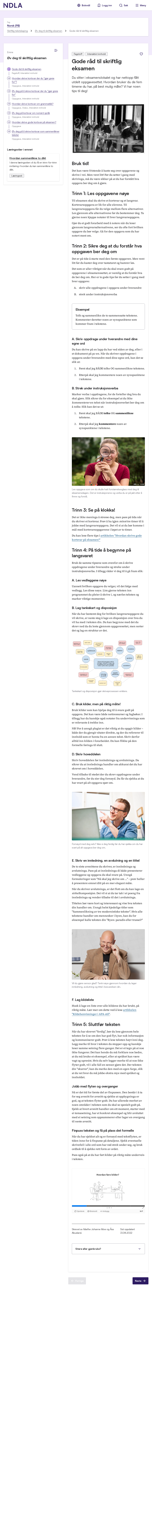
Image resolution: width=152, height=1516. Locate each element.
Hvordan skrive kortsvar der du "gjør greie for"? (33, 80)
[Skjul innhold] (55, 50)
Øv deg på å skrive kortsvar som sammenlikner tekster (35, 133)
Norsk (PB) (13, 25)
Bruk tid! (80, 163)
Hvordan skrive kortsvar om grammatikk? (32, 103)
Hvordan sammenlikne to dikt (28, 158)
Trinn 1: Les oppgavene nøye (100, 193)
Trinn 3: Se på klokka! (93, 510)
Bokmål (86, 5)
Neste (138, 1280)
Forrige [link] (79, 1280)
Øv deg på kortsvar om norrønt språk (31, 113)
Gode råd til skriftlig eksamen (26, 69)
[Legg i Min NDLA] (141, 54)
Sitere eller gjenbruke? (88, 1248)
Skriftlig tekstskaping (17, 30)
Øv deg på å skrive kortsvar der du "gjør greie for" (35, 93)
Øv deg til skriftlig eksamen (48, 30)
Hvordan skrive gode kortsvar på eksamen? (34, 122)
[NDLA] (13, 5)
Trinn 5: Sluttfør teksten (96, 1024)
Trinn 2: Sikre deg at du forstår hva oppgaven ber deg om (107, 248)
